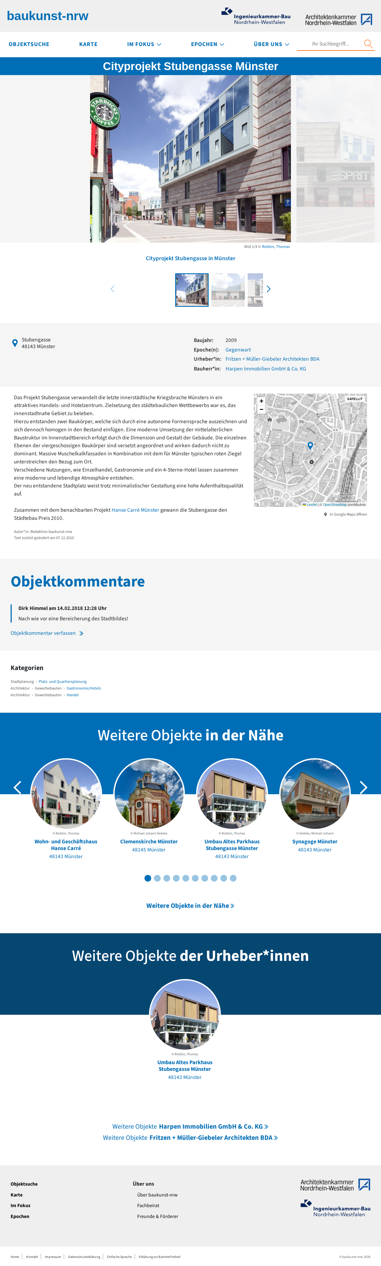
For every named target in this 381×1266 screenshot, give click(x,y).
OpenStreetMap (335, 504)
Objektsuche (24, 1184)
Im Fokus (20, 1205)
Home (15, 1257)
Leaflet (311, 504)
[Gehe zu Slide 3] (166, 878)
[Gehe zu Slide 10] (233, 878)
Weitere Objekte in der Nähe (187, 906)
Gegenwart (238, 350)
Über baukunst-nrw (157, 1194)
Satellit (355, 399)
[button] (268, 289)
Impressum (53, 1257)
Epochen (20, 1216)
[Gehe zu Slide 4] (176, 878)
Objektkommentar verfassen (43, 633)
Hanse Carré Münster (135, 510)
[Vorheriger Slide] (17, 787)
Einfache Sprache (119, 1257)
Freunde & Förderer (157, 1216)
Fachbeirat (148, 1205)
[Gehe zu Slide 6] (195, 878)
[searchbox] (330, 44)
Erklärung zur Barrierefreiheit (160, 1257)
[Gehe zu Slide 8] (214, 878)
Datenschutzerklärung (84, 1257)
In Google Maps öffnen (348, 514)
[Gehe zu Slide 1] (147, 878)
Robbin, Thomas (276, 247)
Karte (17, 1194)
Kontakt (32, 1257)
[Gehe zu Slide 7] (204, 878)
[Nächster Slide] (363, 787)
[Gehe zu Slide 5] (185, 878)
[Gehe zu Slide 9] (223, 878)
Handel (73, 695)
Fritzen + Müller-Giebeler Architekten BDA (272, 359)
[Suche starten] (368, 44)
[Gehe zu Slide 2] (157, 878)
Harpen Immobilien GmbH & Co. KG (266, 369)
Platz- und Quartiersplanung (62, 682)
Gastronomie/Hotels (84, 688)
